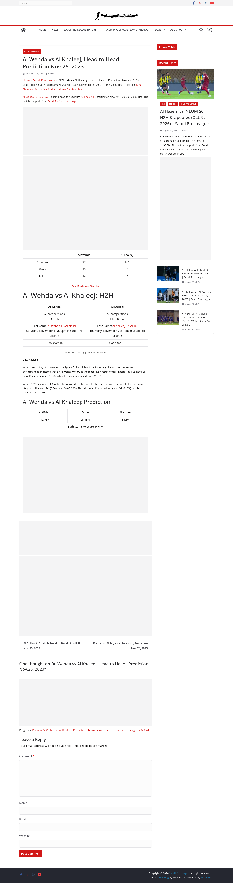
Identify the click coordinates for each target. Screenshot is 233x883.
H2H (163, 104)
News (55, 29)
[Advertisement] (85, 131)
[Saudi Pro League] (23, 30)
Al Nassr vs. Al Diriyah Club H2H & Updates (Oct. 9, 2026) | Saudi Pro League (196, 319)
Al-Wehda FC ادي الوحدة (36, 96)
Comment (26, 756)
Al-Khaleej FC (88, 96)
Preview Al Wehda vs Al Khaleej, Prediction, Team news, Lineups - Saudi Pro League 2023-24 (90, 730)
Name (23, 803)
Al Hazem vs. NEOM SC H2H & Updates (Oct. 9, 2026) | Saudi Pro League (184, 117)
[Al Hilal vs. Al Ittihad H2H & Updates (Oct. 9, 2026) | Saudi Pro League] (168, 276)
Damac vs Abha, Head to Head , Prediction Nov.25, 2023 (120, 645)
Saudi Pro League (32, 51)
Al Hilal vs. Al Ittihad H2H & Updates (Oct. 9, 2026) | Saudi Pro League (196, 273)
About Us (176, 29)
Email (22, 819)
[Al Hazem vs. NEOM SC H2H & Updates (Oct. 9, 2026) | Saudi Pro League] (185, 84)
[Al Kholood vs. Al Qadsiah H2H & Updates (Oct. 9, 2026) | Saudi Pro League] (168, 298)
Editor (51, 73)
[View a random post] (210, 30)
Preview (172, 104)
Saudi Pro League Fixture (80, 29)
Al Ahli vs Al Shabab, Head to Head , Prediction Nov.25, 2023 (53, 645)
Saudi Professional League (63, 101)
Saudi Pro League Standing (85, 286)
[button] (98, 29)
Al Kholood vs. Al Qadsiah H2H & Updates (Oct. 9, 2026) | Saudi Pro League (196, 295)
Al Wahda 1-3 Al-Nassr (62, 326)
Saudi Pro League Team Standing (127, 29)
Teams (157, 29)
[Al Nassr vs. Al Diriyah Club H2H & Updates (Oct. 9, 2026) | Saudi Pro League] (168, 322)
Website (24, 836)
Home (42, 29)
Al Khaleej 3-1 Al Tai (124, 326)
